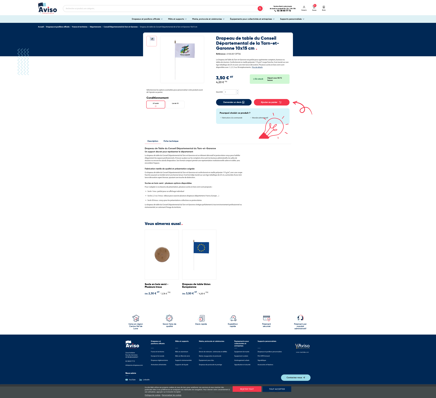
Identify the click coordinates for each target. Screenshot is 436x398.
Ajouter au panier (269, 102)
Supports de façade (181, 365)
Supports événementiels (183, 360)
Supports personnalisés (291, 19)
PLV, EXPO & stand (264, 356)
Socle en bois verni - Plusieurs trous (156, 285)
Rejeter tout (247, 389)
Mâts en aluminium (181, 352)
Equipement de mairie (241, 352)
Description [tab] (152, 141)
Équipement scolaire (241, 356)
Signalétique (262, 360)
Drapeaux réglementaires (159, 360)
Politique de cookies (152, 395)
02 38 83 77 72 (284, 11)
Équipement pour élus (206, 360)
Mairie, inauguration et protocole (210, 356)
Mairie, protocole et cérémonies (207, 19)
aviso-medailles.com (302, 352)
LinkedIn (146, 380)
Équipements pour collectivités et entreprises (251, 19)
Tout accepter (277, 389)
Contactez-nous (294, 378)
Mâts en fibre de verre (182, 356)
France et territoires (157, 352)
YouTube (132, 380)
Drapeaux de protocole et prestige (210, 365)
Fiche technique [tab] (171, 141)
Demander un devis (232, 102)
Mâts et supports (176, 19)
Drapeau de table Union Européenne (196, 285)
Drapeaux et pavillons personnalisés (270, 352)
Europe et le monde (157, 356)
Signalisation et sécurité (242, 365)
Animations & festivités (158, 365)
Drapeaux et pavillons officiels (146, 19)
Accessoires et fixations (265, 365)
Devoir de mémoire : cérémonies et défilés (213, 352)
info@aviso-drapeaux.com (134, 365)
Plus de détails (257, 67)
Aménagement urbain (241, 360)
